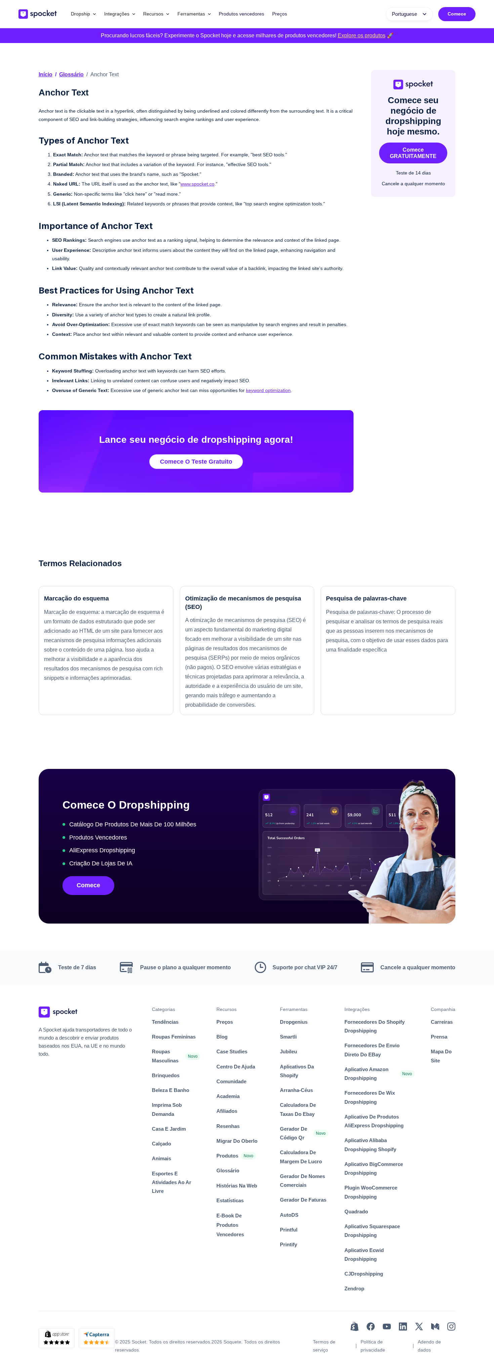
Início (45, 74)
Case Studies (231, 1051)
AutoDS (289, 1215)
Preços (279, 13)
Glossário (71, 74)
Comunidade (231, 1081)
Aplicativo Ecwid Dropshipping (364, 1254)
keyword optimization (268, 390)
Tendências (165, 1022)
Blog (222, 1037)
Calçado (161, 1143)
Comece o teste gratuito (196, 461)
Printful (288, 1230)
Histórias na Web (236, 1185)
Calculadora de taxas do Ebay (298, 1109)
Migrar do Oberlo (236, 1141)
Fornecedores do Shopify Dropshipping (374, 1026)
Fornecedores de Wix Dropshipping (369, 1097)
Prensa (439, 1037)
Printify (288, 1244)
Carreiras (442, 1022)
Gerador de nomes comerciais (302, 1180)
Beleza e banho (170, 1090)
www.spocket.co (197, 184)
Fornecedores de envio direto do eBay (372, 1050)
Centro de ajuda (235, 1066)
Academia (228, 1096)
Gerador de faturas (303, 1200)
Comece (457, 13)
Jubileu (288, 1051)
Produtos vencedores (241, 13)
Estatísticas (230, 1200)
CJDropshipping (363, 1274)
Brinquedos (165, 1075)
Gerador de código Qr (293, 1133)
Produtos (227, 1156)
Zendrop (354, 1288)
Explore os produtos (361, 35)
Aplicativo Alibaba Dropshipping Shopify (370, 1144)
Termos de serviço (324, 1346)
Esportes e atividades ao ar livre (171, 1182)
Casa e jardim (169, 1129)
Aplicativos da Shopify (297, 1071)
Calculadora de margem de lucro (301, 1156)
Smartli (288, 1037)
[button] (83, 14)
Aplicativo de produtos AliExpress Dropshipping (374, 1121)
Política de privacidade (373, 1346)
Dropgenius (293, 1022)
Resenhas (228, 1126)
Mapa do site (441, 1056)
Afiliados (226, 1111)
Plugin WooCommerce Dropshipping (370, 1192)
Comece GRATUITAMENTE (413, 153)
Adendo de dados (429, 1346)
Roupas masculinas (165, 1056)
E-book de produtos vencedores (230, 1225)
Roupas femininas (174, 1037)
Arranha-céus (296, 1090)
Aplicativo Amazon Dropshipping (366, 1073)
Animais (161, 1158)
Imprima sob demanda (167, 1109)
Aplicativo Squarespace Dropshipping (372, 1230)
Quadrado (356, 1211)
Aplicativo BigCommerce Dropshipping (373, 1168)
